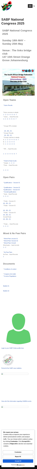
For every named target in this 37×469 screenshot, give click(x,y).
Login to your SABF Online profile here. (12, 348)
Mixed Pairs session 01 (11, 238)
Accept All (18, 461)
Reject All (18, 456)
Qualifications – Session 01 (12, 182)
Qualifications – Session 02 (12, 187)
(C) (11, 131)
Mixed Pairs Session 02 (11, 241)
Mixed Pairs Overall (10, 243)
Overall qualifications (10, 192)
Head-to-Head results (10, 161)
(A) (5, 131)
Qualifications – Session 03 (12, 189)
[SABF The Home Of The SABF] (6, 6)
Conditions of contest (10, 269)
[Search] (34, 6)
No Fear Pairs (8, 252)
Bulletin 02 (6, 291)
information (13, 401)
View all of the (5, 401)
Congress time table (10, 274)
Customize (18, 452)
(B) (8, 131)
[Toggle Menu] (30, 6)
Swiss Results (8, 105)
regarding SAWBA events (24, 401)
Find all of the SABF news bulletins (11, 368)
